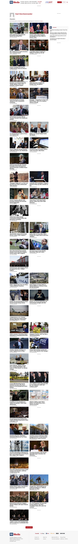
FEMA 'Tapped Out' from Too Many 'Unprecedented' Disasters (19, 285)
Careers (44, 538)
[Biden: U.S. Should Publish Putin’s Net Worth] (39, 127)
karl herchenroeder (13, 37)
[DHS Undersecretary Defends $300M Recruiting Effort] (19, 28)
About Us (45, 537)
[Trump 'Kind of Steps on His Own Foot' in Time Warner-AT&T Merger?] (39, 343)
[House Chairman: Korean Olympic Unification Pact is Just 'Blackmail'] (19, 142)
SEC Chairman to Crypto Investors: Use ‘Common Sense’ (19, 52)
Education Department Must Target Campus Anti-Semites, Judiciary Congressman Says (19, 471)
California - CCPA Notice (64, 538)
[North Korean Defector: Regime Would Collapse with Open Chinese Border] (19, 496)
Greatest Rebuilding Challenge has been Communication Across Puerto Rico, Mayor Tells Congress (19, 454)
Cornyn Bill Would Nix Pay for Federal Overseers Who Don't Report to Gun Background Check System (18, 385)
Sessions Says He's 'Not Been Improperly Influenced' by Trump (18, 436)
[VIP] (40, 3)
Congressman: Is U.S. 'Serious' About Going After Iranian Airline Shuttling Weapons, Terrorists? (18, 318)
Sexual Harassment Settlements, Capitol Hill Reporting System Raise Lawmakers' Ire (19, 420)
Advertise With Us (55, 537)
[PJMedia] (15, 2)
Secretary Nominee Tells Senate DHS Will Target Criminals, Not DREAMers (38, 454)
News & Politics (28, 3)
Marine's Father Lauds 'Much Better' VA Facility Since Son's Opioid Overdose (37, 403)
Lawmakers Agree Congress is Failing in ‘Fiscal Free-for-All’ (37, 52)
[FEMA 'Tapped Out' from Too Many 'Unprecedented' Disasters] (19, 278)
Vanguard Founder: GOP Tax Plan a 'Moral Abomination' (39, 334)
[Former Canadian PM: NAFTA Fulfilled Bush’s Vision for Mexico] (19, 60)
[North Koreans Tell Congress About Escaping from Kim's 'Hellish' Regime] (19, 261)
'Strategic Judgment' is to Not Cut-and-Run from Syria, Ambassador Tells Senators (19, 184)
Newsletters (37, 538)
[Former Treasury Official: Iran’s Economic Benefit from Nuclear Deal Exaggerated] (19, 193)
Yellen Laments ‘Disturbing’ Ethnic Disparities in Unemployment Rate (19, 334)
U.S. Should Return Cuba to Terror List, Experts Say (18, 134)
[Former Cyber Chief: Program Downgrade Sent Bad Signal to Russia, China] (39, 28)
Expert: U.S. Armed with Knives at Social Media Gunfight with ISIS (38, 302)
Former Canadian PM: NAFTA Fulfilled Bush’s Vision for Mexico (18, 68)
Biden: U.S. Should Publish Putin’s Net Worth (38, 134)
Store (30, 1)
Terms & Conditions (55, 538)
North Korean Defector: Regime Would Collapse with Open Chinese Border (19, 504)
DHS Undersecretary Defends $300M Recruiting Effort (17, 35)
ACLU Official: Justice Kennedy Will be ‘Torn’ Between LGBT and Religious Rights (39, 385)
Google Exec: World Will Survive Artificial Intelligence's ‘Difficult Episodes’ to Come (38, 488)
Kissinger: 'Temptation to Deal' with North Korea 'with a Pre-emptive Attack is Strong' (39, 101)
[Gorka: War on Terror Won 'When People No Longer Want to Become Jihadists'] (39, 227)
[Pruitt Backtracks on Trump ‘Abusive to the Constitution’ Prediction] (19, 93)
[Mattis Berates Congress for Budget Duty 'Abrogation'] (39, 76)
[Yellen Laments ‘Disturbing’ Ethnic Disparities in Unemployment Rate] (19, 327)
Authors (22, 1)
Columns (22, 3)
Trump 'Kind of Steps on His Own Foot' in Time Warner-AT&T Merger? (39, 350)
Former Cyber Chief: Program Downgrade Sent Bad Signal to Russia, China (38, 36)
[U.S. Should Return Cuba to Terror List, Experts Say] (19, 127)
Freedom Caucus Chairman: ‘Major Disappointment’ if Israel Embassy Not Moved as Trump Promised (38, 437)
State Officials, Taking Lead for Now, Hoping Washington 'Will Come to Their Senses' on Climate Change (18, 367)
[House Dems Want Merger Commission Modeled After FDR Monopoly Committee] (19, 210)
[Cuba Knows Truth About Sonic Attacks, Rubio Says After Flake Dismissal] (39, 193)
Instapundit (34, 1)
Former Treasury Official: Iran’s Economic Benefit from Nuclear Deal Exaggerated (18, 201)
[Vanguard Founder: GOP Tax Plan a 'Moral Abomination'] (39, 327)
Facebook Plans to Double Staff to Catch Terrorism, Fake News (38, 150)
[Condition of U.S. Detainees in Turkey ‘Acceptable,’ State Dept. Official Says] (19, 395)
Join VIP (59, 2)
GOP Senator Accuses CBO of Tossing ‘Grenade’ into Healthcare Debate (18, 118)
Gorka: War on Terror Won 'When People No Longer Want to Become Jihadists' (39, 235)
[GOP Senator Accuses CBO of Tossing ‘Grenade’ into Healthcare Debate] (19, 110)
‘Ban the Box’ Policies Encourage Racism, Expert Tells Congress (18, 234)
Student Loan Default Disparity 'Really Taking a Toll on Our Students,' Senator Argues (18, 84)
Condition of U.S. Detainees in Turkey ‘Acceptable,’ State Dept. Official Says (18, 403)
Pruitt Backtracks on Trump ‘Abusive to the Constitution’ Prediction (17, 101)
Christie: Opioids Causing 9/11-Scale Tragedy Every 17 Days (18, 350)
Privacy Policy (62, 537)
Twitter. (41, 21)
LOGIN (64, 2)
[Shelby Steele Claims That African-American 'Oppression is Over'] (19, 479)
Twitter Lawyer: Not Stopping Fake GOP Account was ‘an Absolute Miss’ (19, 522)
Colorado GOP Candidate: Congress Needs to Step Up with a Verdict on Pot (39, 184)
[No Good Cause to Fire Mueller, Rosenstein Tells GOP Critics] (39, 244)
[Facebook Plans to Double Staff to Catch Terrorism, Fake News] (39, 142)
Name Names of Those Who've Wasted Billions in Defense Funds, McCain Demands (38, 286)
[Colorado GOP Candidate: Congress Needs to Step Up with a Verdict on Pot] (39, 176)
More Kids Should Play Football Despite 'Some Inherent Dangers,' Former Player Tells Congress (18, 252)
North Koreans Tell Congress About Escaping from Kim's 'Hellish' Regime (19, 269)
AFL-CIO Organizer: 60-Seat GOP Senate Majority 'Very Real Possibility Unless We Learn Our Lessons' (38, 505)
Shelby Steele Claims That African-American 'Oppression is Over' (19, 487)
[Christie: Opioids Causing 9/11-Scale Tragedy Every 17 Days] (19, 343)
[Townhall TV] (39, 1)
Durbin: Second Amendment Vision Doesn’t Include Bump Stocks (19, 302)
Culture (33, 3)
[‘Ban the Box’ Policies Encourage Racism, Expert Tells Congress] (19, 227)
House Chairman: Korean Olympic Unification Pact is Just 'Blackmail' (19, 150)
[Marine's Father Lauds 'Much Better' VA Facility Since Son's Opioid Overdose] (39, 395)
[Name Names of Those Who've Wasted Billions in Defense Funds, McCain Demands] (39, 278)
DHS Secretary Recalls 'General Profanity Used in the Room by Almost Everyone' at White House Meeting (18, 166)
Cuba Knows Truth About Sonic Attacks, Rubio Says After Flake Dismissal (38, 201)
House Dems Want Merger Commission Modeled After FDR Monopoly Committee (18, 218)
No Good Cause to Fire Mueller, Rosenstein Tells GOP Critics (38, 251)
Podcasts (27, 1)
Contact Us (37, 537)
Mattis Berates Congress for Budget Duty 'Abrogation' (37, 83)
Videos (36, 3)
